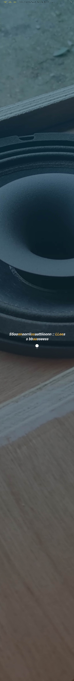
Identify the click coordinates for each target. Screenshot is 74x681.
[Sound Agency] (29, 2)
